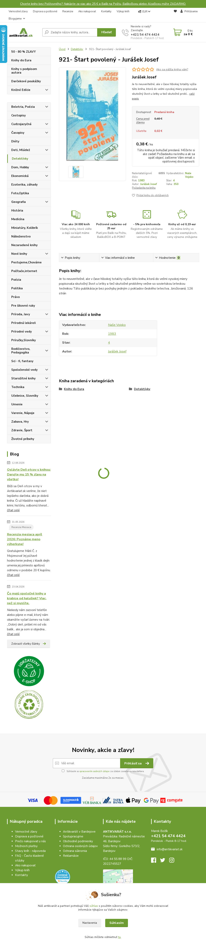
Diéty (15, 141)
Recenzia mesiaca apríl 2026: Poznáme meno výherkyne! (24, 539)
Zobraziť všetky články (25, 644)
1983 (141, 180)
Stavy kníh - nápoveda (30, 851)
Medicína (17, 219)
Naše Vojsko (189, 175)
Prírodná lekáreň (23, 323)
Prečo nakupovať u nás (30, 841)
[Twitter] (164, 861)
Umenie (17, 404)
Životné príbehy (22, 439)
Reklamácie (71, 856)
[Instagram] (173, 861)
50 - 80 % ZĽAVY (23, 52)
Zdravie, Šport (21, 430)
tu (119, 937)
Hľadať (106, 32)
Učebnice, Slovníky (24, 396)
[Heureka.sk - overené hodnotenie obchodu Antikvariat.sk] (62, 877)
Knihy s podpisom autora (24, 71)
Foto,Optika (20, 193)
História (17, 211)
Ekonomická (20, 176)
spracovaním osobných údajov (94, 771)
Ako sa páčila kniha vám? (172, 69)
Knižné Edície (20, 90)
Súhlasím (116, 923)
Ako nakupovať (87, 11)
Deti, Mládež (20, 150)
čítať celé (13, 510)
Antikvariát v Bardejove (79, 832)
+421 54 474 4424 (145, 34)
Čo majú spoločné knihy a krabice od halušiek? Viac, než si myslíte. (26, 598)
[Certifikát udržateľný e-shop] (29, 671)
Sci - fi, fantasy (22, 361)
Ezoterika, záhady (24, 185)
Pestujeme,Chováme (26, 262)
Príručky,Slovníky (23, 340)
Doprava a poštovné (45, 11)
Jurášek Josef (148, 184)
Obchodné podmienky (78, 841)
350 (176, 184)
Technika (17, 387)
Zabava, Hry (20, 422)
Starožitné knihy (23, 378)
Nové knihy (19, 254)
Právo (15, 297)
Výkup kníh (123, 11)
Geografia (18, 202)
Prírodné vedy (21, 332)
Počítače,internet (24, 271)
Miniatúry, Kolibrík (24, 228)
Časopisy (17, 133)
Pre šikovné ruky (23, 306)
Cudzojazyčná (21, 124)
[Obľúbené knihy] (175, 15)
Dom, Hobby (20, 167)
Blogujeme (15, 19)
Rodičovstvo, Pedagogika (20, 350)
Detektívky (20, 159)
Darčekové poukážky (26, 81)
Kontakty (106, 11)
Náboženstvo (21, 236)
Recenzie (67, 11)
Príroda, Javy (20, 314)
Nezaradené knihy (24, 245)
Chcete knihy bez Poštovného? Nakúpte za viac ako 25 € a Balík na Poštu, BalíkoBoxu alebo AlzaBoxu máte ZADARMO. (103, 4)
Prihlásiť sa (133, 763)
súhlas (94, 906)
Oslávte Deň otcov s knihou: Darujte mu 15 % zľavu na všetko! (29, 474)
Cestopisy (18, 115)
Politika (17, 288)
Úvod (62, 49)
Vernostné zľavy (18, 11)
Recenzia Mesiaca (21, 527)
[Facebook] (155, 861)
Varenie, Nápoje (22, 413)
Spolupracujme (73, 836)
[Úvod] (23, 32)
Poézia (16, 280)
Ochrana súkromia (75, 851)
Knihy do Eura (21, 60)
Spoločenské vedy (24, 370)
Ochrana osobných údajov (80, 846)
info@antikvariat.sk (169, 849)
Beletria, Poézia (23, 107)
